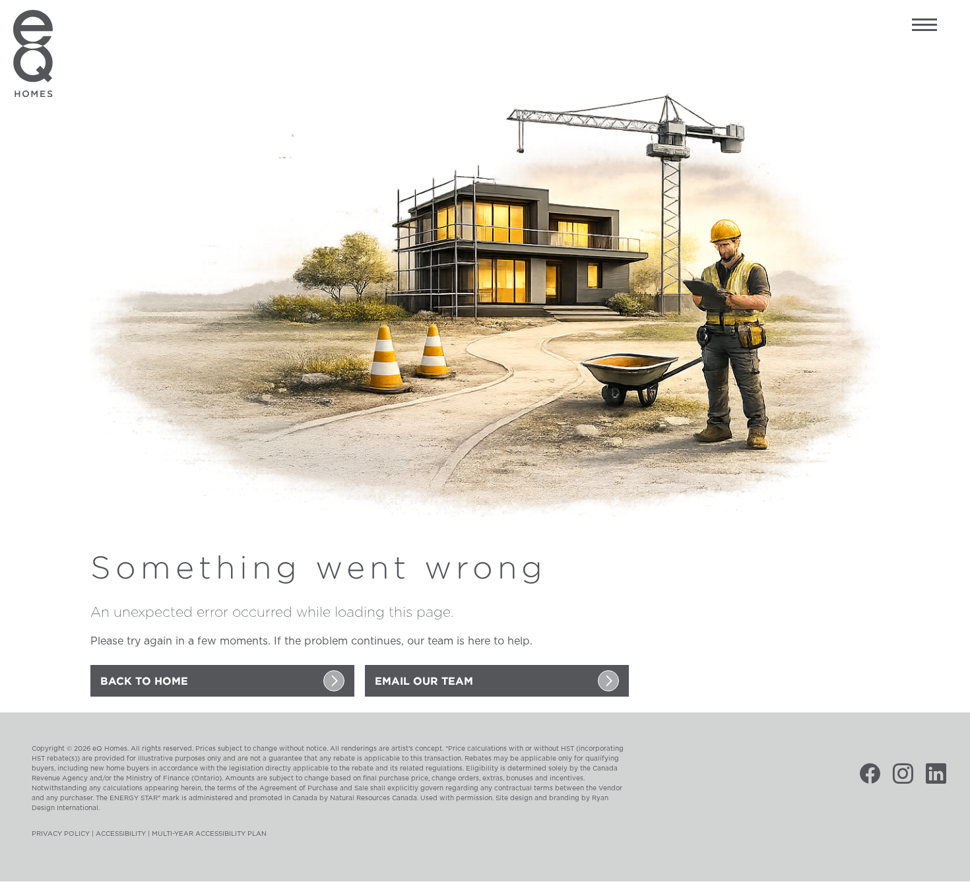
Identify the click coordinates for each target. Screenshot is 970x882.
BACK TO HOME (144, 681)
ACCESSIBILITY (121, 834)
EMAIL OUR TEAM (424, 681)
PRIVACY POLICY (61, 834)
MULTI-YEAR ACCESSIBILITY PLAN (209, 834)
